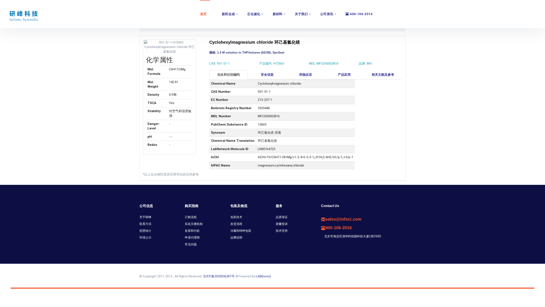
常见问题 (191, 244)
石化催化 (254, 14)
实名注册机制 (194, 224)
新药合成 (229, 14)
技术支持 (282, 230)
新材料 (278, 14)
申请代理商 (192, 237)
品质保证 (282, 217)
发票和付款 (192, 230)
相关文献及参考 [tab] (383, 75)
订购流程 (191, 217)
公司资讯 (327, 14)
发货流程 (236, 224)
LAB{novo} (263, 276)
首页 (203, 14)
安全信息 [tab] (267, 75)
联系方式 (145, 224)
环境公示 (145, 237)
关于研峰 (145, 217)
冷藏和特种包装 (240, 230)
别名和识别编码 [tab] (228, 75)
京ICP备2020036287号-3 (220, 276)
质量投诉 (282, 224)
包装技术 (236, 217)
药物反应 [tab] (305, 75)
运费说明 (236, 237)
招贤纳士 (145, 230)
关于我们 (302, 14)
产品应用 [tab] (344, 75)
